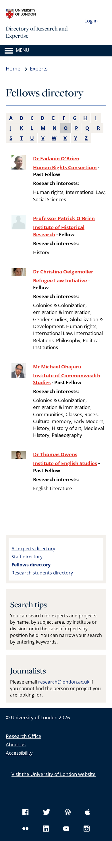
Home (13, 68)
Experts (39, 68)
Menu (22, 50)
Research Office (23, 736)
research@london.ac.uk (63, 682)
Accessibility (19, 752)
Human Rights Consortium (65, 167)
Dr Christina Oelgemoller (63, 271)
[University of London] (49, 14)
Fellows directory (31, 565)
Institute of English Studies (65, 463)
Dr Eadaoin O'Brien (56, 158)
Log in (91, 20)
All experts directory (33, 548)
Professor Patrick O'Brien (64, 218)
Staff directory (27, 556)
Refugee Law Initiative (60, 280)
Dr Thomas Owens (55, 454)
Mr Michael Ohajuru (57, 366)
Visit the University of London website (53, 774)
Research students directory (42, 573)
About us (16, 744)
